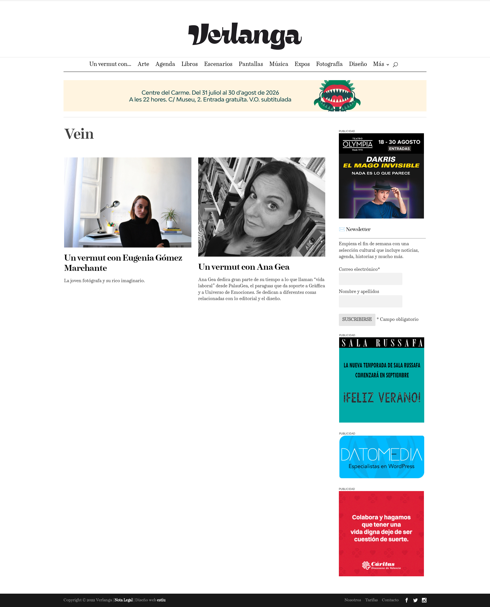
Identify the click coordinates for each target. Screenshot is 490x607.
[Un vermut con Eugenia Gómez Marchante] (127, 202)
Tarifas (371, 600)
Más (378, 65)
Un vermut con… (110, 65)
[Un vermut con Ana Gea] (262, 207)
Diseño (358, 65)
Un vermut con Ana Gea (244, 267)
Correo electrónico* (359, 269)
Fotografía (329, 65)
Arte (143, 65)
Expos (302, 65)
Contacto (390, 600)
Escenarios (218, 65)
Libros (189, 65)
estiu (161, 600)
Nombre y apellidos (359, 292)
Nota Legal (124, 600)
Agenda (165, 65)
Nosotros (353, 600)
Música (278, 65)
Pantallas (251, 65)
